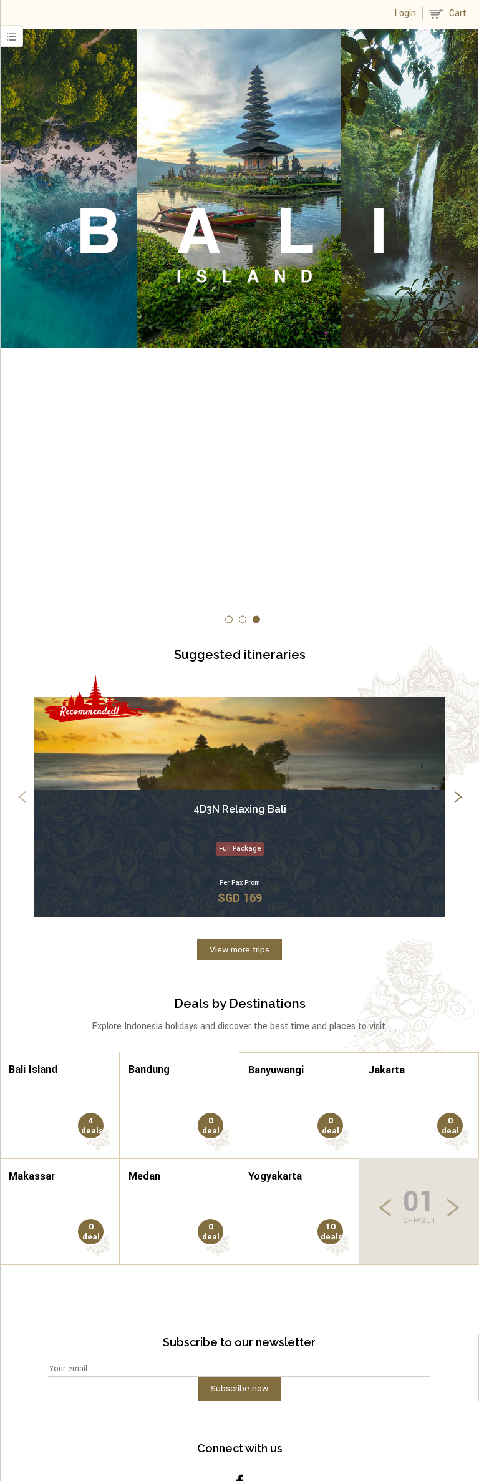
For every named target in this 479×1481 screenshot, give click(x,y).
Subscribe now (239, 1388)
